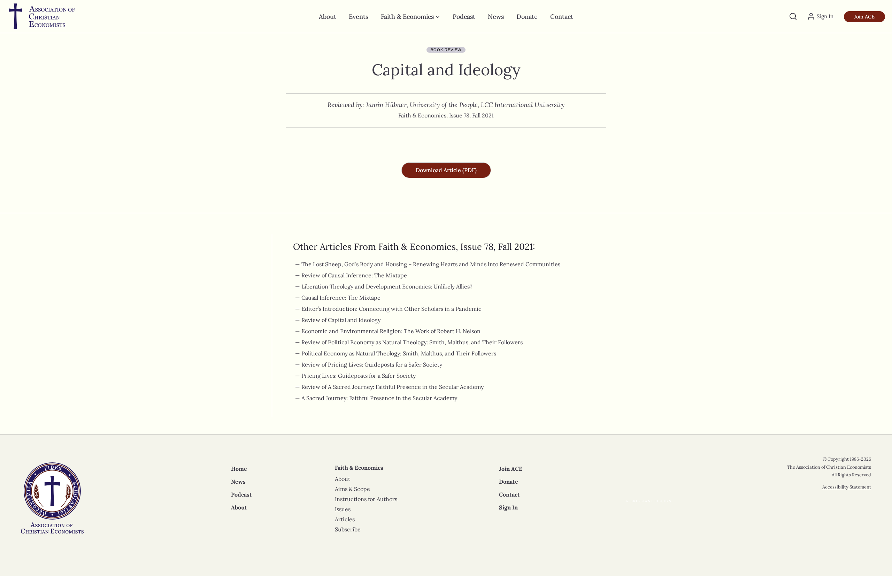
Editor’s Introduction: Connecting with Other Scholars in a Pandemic (391, 308)
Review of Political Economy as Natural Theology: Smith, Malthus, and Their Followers (412, 342)
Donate (527, 17)
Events (358, 17)
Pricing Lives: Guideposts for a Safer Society (358, 375)
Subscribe (348, 529)
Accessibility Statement (846, 487)
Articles (345, 519)
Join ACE (864, 17)
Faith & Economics (359, 467)
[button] (446, 170)
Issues (343, 509)
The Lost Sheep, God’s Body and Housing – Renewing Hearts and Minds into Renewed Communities (430, 264)
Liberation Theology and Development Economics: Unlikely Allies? (386, 286)
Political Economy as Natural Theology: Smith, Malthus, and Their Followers (398, 353)
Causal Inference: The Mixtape (340, 297)
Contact (561, 17)
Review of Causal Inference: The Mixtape (354, 275)
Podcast (464, 17)
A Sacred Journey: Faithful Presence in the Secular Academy (379, 397)
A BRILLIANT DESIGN (649, 501)
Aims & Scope (352, 488)
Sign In (508, 507)
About (327, 17)
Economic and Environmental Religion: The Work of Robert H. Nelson (390, 331)
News (496, 17)
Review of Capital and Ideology (340, 319)
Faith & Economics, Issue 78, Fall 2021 (446, 115)
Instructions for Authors (366, 499)
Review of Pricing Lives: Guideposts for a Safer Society (371, 364)
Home (239, 468)
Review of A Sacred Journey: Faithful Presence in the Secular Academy (392, 386)
